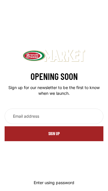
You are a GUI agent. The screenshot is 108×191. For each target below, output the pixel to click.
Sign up (54, 133)
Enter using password (54, 182)
